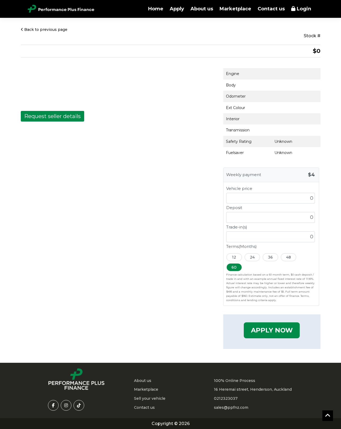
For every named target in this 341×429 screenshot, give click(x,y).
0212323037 (226, 398)
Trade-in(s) (236, 227)
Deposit (234, 207)
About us (201, 9)
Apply (177, 9)
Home (155, 9)
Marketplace (235, 9)
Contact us (271, 9)
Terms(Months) (241, 246)
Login (303, 9)
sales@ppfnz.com (231, 407)
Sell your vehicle (149, 398)
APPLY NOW (272, 330)
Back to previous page (45, 29)
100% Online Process (234, 380)
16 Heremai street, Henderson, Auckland (253, 389)
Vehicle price (239, 188)
